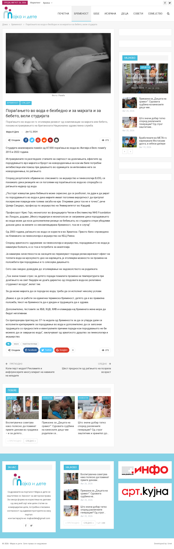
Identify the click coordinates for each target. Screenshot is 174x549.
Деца (124, 13)
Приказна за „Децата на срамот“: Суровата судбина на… (94, 493)
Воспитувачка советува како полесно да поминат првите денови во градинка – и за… (145, 78)
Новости (47, 398)
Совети (138, 13)
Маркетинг (35, 3)
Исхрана (110, 13)
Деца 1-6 (11, 398)
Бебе (96, 13)
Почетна (63, 13)
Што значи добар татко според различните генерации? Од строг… (94, 509)
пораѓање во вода (30, 344)
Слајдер (25, 103)
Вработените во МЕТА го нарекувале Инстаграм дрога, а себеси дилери (153, 140)
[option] (145, 106)
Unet (170, 544)
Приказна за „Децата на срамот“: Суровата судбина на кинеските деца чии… (152, 103)
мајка (16, 344)
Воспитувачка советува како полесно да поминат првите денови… (95, 477)
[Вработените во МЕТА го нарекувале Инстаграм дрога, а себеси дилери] (129, 141)
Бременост (81, 13)
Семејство (155, 13)
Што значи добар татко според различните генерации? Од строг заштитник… (152, 122)
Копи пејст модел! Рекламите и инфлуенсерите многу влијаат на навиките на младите (30, 372)
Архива (46, 3)
